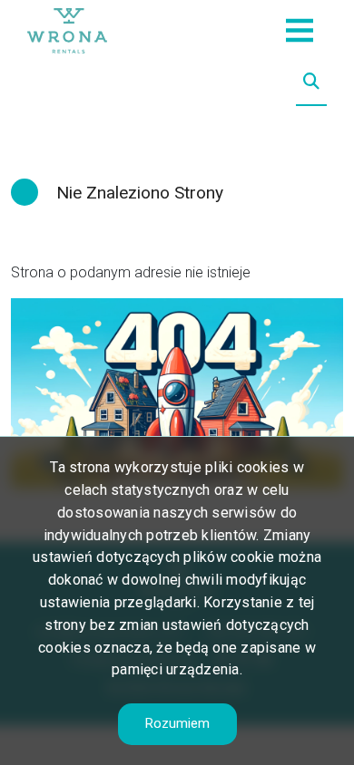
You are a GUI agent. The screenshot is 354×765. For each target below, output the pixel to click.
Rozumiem (177, 723)
